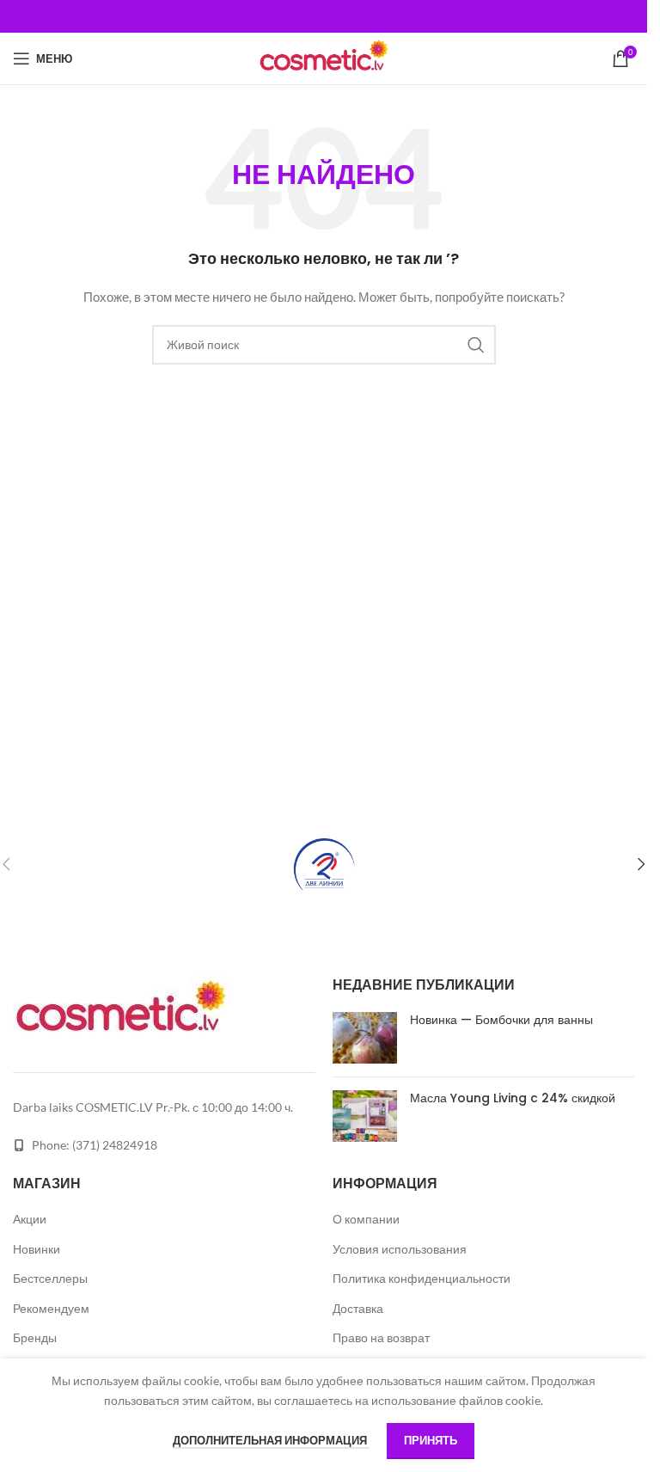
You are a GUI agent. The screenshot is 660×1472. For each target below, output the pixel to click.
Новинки (36, 1249)
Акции (29, 1218)
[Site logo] (323, 57)
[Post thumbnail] (365, 1038)
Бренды (35, 1337)
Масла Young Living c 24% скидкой (512, 1098)
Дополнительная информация (271, 1440)
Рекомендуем (51, 1308)
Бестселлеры (50, 1278)
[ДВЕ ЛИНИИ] (323, 864)
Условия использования (400, 1249)
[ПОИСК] (476, 345)
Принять (430, 1440)
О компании (366, 1218)
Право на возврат (381, 1337)
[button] (641, 864)
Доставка (358, 1308)
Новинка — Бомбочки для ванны (501, 1019)
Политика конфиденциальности (421, 1278)
